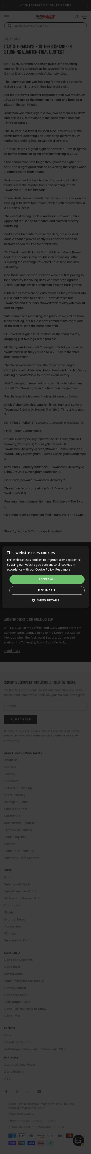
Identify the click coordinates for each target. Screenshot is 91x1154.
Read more (62, 569)
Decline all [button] (47, 590)
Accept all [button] (47, 579)
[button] (45, 600)
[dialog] (45, 577)
